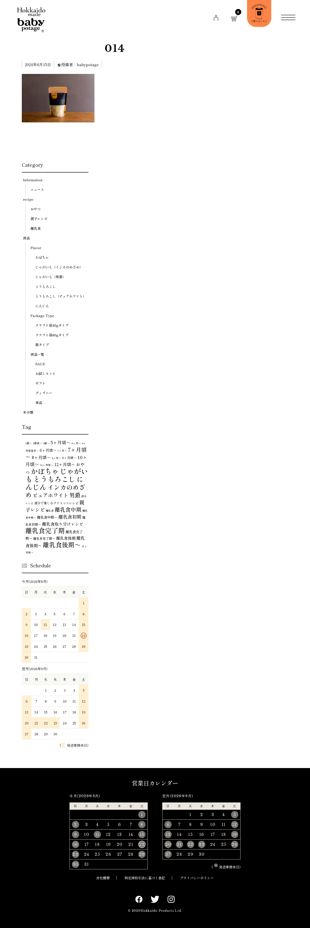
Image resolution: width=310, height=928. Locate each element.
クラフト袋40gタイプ (52, 325)
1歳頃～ (37, 443)
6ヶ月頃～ (48, 450)
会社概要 (103, 877)
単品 (38, 402)
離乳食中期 (68, 509)
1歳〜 (28, 443)
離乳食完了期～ (44, 538)
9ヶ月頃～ (69, 457)
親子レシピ (39, 218)
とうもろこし (45, 286)
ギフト (40, 383)
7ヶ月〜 (62, 450)
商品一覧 (37, 354)
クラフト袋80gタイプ (52, 335)
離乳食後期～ (62, 544)
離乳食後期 (66, 538)
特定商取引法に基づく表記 (144, 877)
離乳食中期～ (47, 517)
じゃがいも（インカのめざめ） (59, 267)
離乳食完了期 (45, 530)
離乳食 (36, 228)
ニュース (37, 189)
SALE (40, 363)
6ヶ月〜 (76, 443)
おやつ (36, 208)
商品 (26, 238)
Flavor (36, 247)
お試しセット (45, 373)
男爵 (74, 495)
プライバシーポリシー (197, 877)
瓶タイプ (42, 344)
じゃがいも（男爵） (50, 276)
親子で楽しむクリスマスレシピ (56, 503)
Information (33, 179)
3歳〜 (46, 443)
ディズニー (43, 392)
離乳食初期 (69, 516)
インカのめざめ (55, 491)
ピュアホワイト (50, 495)
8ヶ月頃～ (41, 457)
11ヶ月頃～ (46, 465)
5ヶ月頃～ (60, 442)
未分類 (28, 412)
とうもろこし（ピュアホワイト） (60, 296)
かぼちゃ (42, 257)
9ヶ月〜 (56, 458)
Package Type (42, 315)
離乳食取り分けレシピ (62, 524)
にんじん (42, 305)
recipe (28, 199)
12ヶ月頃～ (64, 464)
